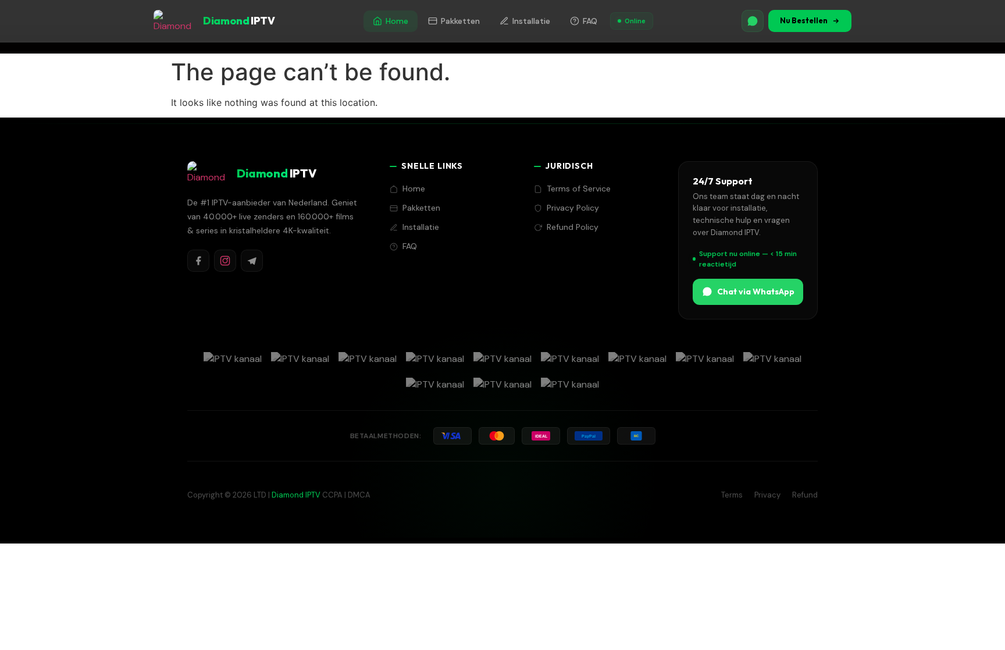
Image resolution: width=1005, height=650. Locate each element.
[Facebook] (198, 261)
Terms (732, 495)
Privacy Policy (573, 208)
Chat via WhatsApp (755, 291)
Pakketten (460, 21)
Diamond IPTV (296, 495)
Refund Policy (572, 227)
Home (397, 21)
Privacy (767, 495)
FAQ (590, 21)
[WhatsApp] (753, 21)
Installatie (531, 21)
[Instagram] (225, 261)
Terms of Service (579, 188)
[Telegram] (252, 261)
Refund (805, 495)
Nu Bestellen (804, 20)
